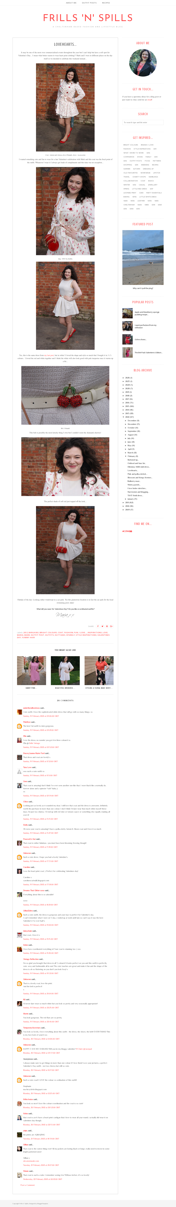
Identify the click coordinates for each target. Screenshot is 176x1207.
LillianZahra (28, 911)
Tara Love (27, 767)
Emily (25, 825)
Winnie (26, 1171)
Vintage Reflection (31, 959)
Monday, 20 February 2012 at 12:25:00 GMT (41, 1093)
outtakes (60, 635)
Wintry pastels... (134, 485)
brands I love (147, 145)
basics (151, 181)
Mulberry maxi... (134, 481)
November (132, 424)
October (131, 428)
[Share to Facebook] (98, 626)
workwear (145, 173)
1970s (134, 197)
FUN (76, 632)
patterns (157, 161)
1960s (125, 201)
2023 (127, 381)
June (129, 442)
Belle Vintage (34, 743)
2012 (25, 632)
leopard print (129, 193)
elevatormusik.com (31, 1161)
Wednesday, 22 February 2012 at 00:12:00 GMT (42, 1179)
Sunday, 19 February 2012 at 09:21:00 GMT (40, 730)
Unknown (27, 853)
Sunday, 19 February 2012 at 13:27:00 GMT (40, 833)
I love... (83, 632)
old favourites (130, 173)
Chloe (25, 801)
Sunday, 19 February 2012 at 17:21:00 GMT (40, 847)
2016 (134, 185)
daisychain (27, 931)
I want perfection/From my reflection (145, 326)
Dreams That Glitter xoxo (33, 890)
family (148, 157)
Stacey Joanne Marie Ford (34, 753)
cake (141, 193)
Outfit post (37, 635)
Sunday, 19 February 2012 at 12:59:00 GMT (40, 796)
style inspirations (86, 635)
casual (142, 185)
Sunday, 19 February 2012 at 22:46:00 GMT (41, 1022)
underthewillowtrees (31, 708)
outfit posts (136, 161)
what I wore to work (133, 153)
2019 (125, 209)
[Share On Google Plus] (111, 626)
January (131, 499)
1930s (150, 201)
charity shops (139, 177)
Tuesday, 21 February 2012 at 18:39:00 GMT (41, 1139)
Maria (20, 635)
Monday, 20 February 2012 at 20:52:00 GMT (41, 1107)
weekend (145, 165)
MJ (24, 999)
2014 (125, 161)
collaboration (130, 181)
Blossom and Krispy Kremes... (140, 477)
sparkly (70, 635)
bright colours (48, 632)
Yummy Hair (28, 637)
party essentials (154, 193)
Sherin (25, 1014)
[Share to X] (102, 626)
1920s (140, 205)
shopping (127, 165)
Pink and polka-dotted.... (137, 474)
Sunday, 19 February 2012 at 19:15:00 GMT (40, 939)
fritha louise (28, 1099)
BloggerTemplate (42, 1203)
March (130, 453)
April (129, 449)
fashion (68, 632)
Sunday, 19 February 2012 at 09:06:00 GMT (41, 716)
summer (126, 169)
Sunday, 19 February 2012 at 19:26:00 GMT (40, 953)
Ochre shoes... (141, 339)
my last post (49, 355)
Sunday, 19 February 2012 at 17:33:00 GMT (40, 861)
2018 (153, 205)
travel (126, 177)
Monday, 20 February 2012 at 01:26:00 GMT (41, 1039)
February (131, 456)
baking (126, 197)
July (129, 438)
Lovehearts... (133, 470)
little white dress (147, 197)
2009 (131, 209)
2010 (138, 209)
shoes (140, 157)
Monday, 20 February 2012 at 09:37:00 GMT (41, 1053)
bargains (34, 632)
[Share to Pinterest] (107, 626)
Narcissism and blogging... (138, 492)
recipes (155, 165)
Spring (126, 189)
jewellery (152, 185)
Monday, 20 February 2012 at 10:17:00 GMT (41, 1070)
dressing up (148, 169)
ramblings (153, 177)
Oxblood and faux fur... (137, 463)
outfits (49, 635)
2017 (151, 189)
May (129, 445)
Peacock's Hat (29, 839)
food (147, 161)
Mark (27, 635)
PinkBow (27, 722)
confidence (128, 157)
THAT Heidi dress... (135, 495)
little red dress (139, 189)
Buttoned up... (133, 460)
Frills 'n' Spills (88, 19)
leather (141, 201)
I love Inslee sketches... (137, 488)
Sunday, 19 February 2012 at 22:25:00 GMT (41, 1007)
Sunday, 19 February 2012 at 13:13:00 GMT (40, 819)
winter (126, 185)
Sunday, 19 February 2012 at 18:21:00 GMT (40, 905)
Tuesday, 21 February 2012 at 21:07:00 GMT (41, 1165)
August (131, 435)
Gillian (25, 1145)
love (105, 632)
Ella (24, 736)
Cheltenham (129, 205)
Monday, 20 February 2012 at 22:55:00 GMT (41, 1125)
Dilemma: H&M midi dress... (139, 467)
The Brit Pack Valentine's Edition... (149, 352)
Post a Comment (27, 1185)
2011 (154, 149)
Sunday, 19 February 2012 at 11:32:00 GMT (40, 761)
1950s (132, 201)
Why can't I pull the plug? (143, 288)
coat (60, 632)
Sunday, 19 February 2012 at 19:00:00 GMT (40, 925)
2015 (136, 165)
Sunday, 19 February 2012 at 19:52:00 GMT (40, 973)
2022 (127, 385)
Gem (25, 781)
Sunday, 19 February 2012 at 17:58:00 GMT (40, 884)
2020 (160, 205)
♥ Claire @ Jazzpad (84, 1049)
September (132, 431)
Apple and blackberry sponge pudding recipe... (147, 313)
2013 (156, 157)
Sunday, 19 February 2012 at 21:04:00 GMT (40, 993)
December (132, 420)
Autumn (136, 169)
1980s (147, 205)
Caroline (26, 867)
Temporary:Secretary (32, 1028)
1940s (157, 201)
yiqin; (25, 1130)
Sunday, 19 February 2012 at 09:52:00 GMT (41, 747)
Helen (25, 945)
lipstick (156, 173)
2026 (127, 378)
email (149, 100)
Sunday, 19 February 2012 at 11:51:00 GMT (40, 775)
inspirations (95, 632)
